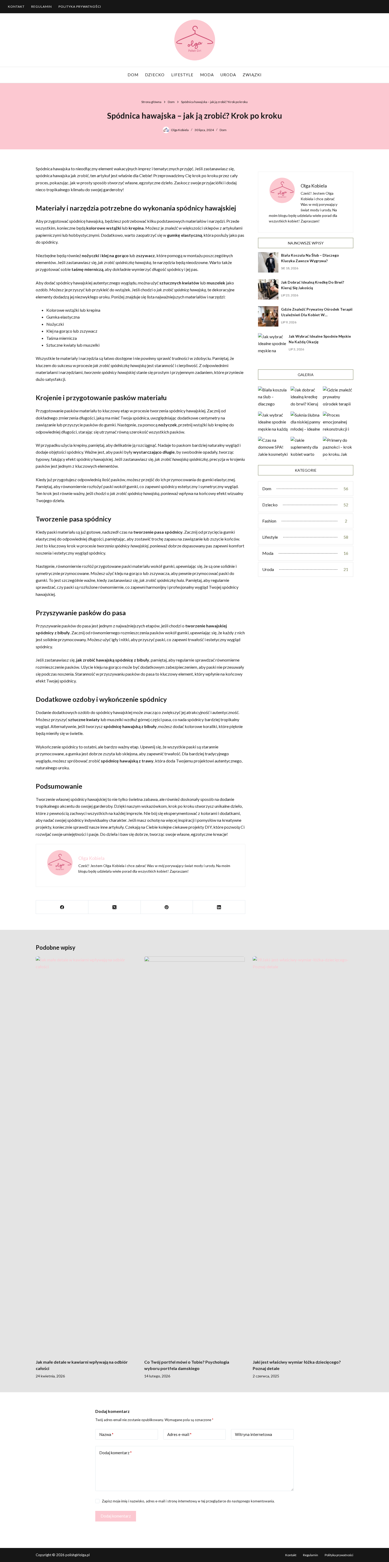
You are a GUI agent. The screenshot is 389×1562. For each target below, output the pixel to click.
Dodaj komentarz (115, 1452)
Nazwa (106, 1434)
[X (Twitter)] (114, 907)
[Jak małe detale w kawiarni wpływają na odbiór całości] (86, 1155)
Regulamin (41, 6)
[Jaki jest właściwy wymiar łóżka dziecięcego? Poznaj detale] (303, 1155)
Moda (207, 74)
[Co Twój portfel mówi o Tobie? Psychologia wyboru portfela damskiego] (194, 1155)
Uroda (228, 74)
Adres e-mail (179, 1434)
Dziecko (155, 74)
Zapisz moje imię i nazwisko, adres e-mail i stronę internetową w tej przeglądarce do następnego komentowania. (188, 1501)
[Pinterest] (167, 907)
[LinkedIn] (219, 907)
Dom (133, 74)
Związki (252, 74)
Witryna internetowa (253, 1434)
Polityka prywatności (79, 6)
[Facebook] (62, 907)
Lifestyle (182, 74)
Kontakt (16, 6)
